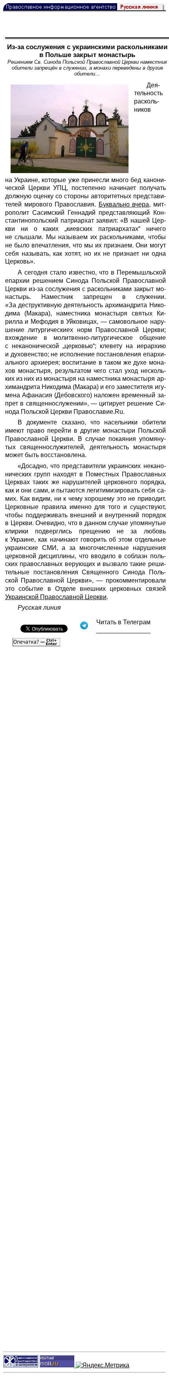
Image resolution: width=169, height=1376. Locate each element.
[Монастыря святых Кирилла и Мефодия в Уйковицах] (69, 129)
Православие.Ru (98, 411)
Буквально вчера (124, 204)
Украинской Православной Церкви (56, 597)
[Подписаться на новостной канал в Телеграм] (123, 630)
